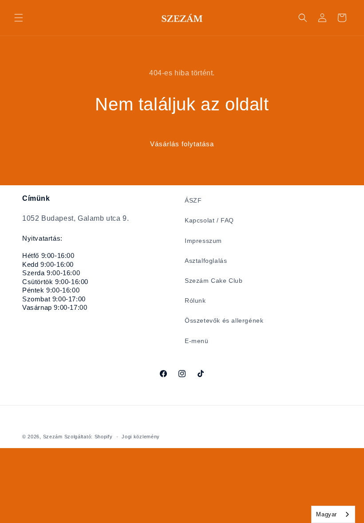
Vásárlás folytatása (182, 144)
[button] (18, 17)
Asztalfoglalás (206, 260)
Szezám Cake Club (214, 280)
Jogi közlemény (141, 436)
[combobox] (333, 514)
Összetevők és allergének (224, 320)
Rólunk (195, 300)
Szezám (53, 436)
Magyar (326, 514)
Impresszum (203, 240)
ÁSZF (193, 200)
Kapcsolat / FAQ (209, 220)
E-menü (197, 340)
